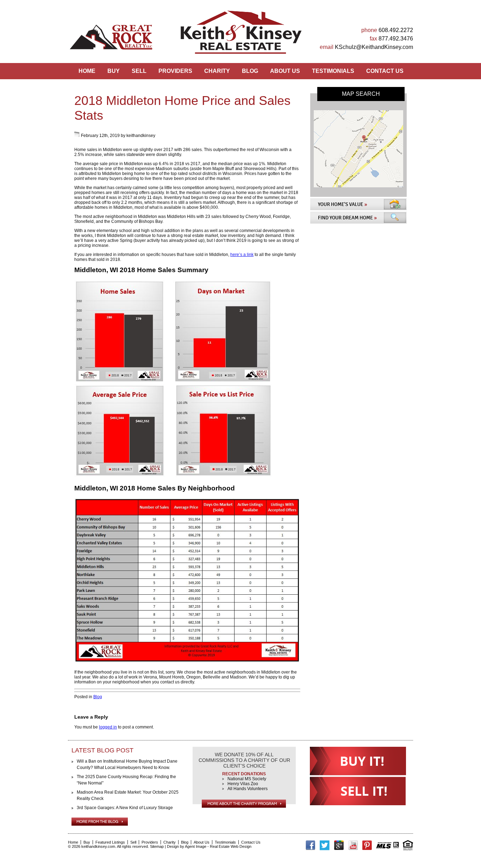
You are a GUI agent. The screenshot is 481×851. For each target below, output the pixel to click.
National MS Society (246, 778)
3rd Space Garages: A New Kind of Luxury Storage (125, 807)
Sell (139, 71)
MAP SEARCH (361, 94)
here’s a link (242, 254)
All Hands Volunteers (247, 788)
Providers (175, 71)
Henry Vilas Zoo (242, 783)
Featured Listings (110, 842)
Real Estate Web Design (230, 846)
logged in (108, 727)
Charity (217, 71)
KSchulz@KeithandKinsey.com (374, 47)
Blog (250, 71)
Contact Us (385, 71)
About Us (285, 71)
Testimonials (333, 71)
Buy (113, 71)
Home (87, 71)
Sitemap (157, 846)
